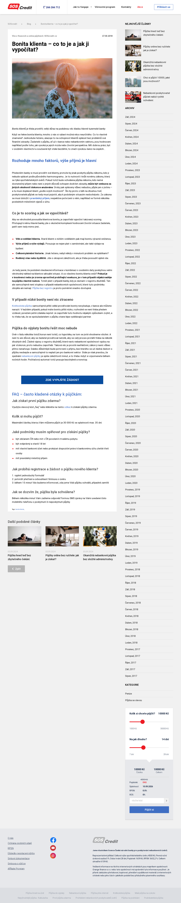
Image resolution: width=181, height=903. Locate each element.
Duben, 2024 (131, 143)
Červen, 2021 (131, 370)
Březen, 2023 (131, 230)
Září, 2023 (130, 190)
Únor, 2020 (130, 476)
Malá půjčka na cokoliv (145, 893)
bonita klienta (20, 509)
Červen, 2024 (131, 130)
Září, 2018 (130, 589)
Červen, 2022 (131, 290)
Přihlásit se (163, 7)
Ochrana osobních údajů (20, 843)
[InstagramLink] (53, 856)
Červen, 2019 (131, 529)
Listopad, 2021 (132, 336)
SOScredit (12, 24)
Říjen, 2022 (130, 263)
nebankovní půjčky (31, 356)
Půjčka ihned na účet (35, 893)
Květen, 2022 (131, 296)
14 (163, 739)
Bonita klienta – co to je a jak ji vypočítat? (59, 24)
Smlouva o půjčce (17, 864)
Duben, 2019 (131, 543)
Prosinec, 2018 (132, 569)
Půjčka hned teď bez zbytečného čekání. (154, 33)
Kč (167, 713)
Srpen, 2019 (131, 516)
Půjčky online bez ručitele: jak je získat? (157, 48)
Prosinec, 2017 (132, 649)
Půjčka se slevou (133, 700)
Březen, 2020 (131, 469)
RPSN (11, 848)
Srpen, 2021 (131, 356)
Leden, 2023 (131, 243)
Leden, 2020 (131, 483)
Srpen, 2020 (131, 436)
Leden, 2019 (131, 563)
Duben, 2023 (131, 223)
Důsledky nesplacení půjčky (21, 853)
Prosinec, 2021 (132, 330)
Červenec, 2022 (133, 283)
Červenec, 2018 (133, 602)
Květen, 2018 (131, 616)
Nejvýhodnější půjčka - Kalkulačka (33, 898)
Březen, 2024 (131, 150)
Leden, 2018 (131, 642)
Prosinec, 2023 (132, 170)
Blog (29, 24)
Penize (128, 693)
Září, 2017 (130, 669)
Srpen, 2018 (131, 596)
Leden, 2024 (131, 163)
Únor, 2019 (130, 556)
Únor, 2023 (130, 236)
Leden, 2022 (131, 323)
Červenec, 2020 (133, 443)
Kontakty (126, 7)
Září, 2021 (130, 350)
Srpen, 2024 (131, 123)
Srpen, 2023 (131, 197)
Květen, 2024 (131, 137)
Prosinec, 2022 (132, 250)
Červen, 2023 (131, 210)
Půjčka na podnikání (130, 898)
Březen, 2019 (131, 549)
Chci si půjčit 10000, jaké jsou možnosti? (156, 79)
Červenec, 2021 (133, 363)
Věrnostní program (105, 7)
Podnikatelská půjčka (153, 898)
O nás (10, 838)
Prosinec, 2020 (132, 409)
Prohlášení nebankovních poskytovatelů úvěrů (96, 898)
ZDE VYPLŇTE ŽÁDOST (62, 380)
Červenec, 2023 (133, 203)
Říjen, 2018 (130, 582)
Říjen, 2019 (130, 503)
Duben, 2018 (131, 622)
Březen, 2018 (131, 629)
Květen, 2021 (131, 376)
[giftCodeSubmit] (166, 800)
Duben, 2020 (131, 463)
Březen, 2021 (131, 389)
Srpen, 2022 (131, 276)
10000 (161, 713)
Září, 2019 (130, 509)
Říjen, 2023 (130, 183)
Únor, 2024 (130, 157)
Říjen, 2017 (130, 662)
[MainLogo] (20, 7)
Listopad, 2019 (132, 496)
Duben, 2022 (131, 303)
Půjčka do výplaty (56, 893)
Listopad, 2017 (132, 656)
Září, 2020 (130, 429)
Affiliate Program (16, 869)
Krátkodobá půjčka (22, 305)
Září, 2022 (130, 270)
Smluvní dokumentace (19, 858)
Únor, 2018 (130, 636)
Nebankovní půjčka (77, 893)
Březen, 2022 (131, 310)
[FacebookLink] (53, 840)
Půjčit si (149, 809)
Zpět (17, 568)
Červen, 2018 (131, 609)
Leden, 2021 (131, 403)
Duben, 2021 (131, 383)
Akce (140, 7)
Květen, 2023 (131, 216)
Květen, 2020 (131, 456)
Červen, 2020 (131, 449)
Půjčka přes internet (99, 893)
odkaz (67, 407)
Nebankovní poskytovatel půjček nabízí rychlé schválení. (156, 97)
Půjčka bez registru (42, 288)
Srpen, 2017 (131, 676)
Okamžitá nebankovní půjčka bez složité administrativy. (154, 66)
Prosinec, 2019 (132, 489)
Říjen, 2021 (130, 343)
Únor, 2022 (130, 316)
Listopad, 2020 (132, 416)
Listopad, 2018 (132, 576)
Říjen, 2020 (130, 423)
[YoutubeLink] (53, 848)
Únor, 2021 (130, 396)
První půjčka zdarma (62, 898)
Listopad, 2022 (132, 256)
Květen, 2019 (131, 536)
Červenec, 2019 (133, 523)
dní (167, 739)
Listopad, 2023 (132, 177)
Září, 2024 (130, 117)
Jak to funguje (81, 7)
